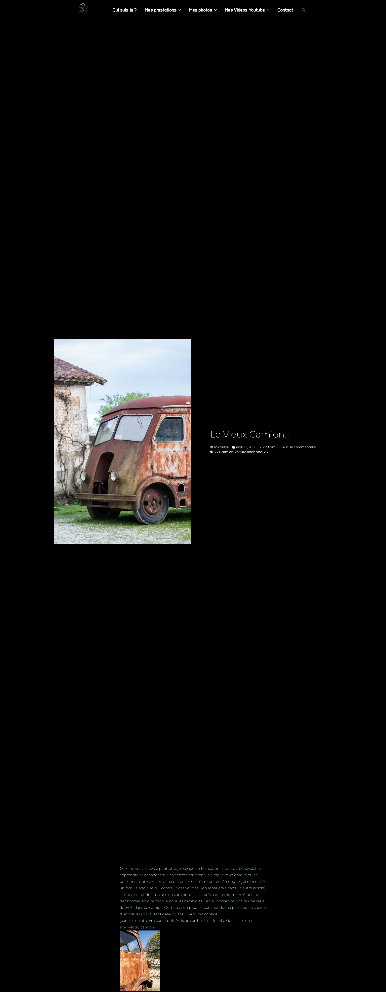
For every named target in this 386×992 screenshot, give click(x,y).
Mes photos (200, 9)
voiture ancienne (248, 452)
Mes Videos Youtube (245, 9)
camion (227, 452)
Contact (285, 9)
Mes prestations (161, 9)
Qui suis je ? (125, 9)
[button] (304, 10)
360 (217, 452)
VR (266, 452)
